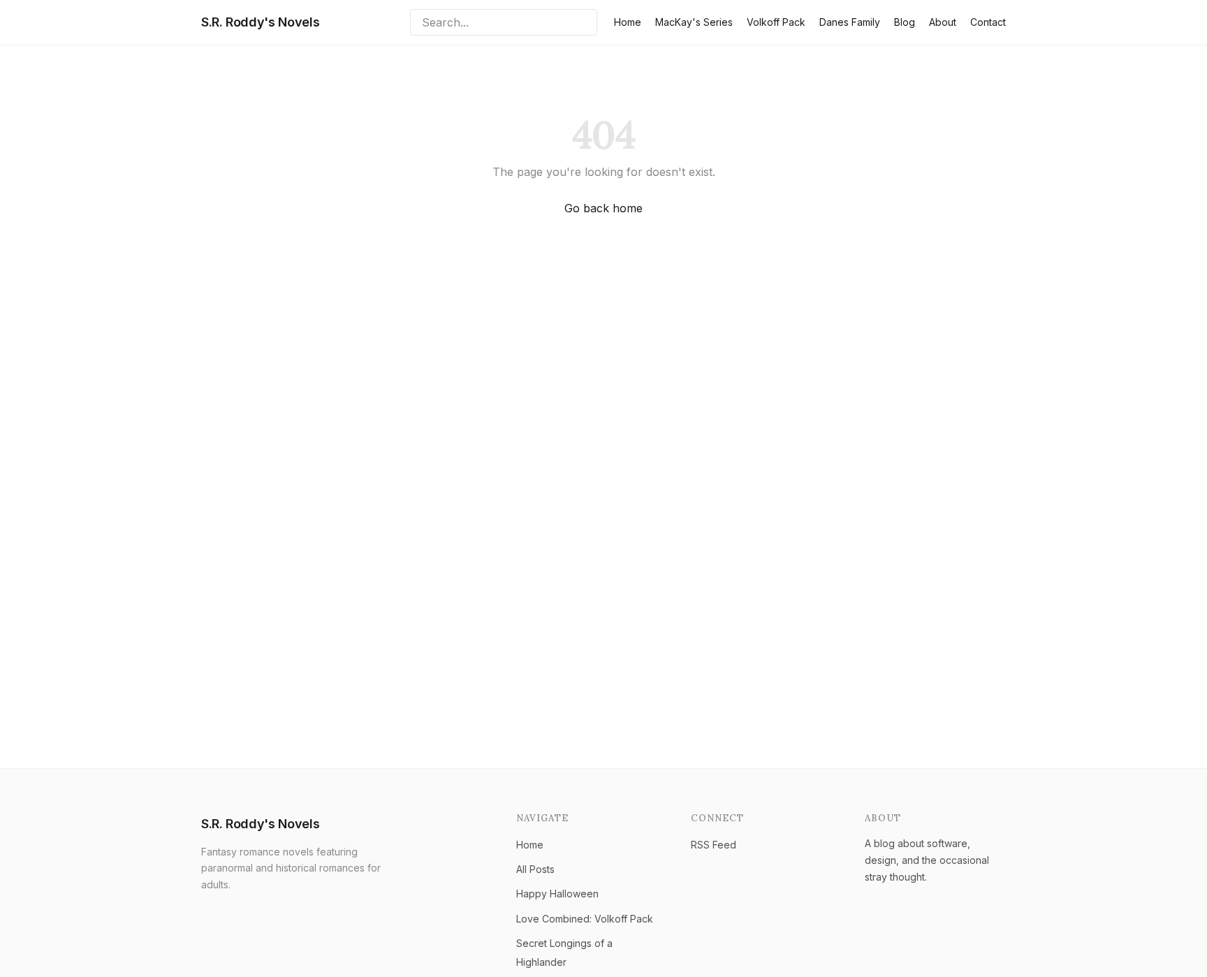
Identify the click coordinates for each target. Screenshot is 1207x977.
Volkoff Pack (776, 22)
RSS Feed (713, 845)
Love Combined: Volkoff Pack (584, 919)
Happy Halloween (557, 893)
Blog (904, 22)
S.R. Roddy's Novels (260, 22)
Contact (988, 22)
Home (627, 22)
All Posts (535, 869)
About (942, 22)
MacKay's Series (694, 22)
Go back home (603, 208)
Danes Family (849, 22)
